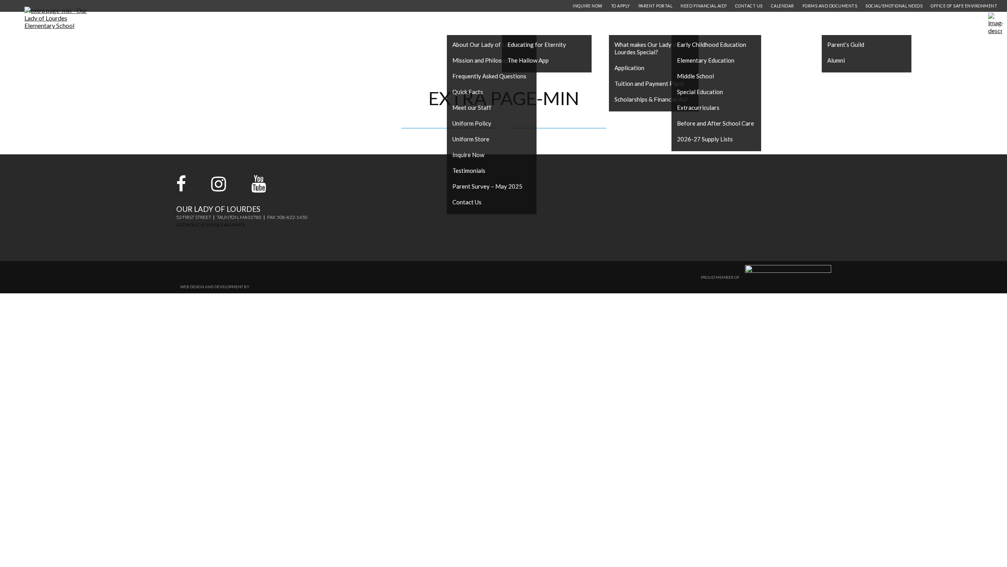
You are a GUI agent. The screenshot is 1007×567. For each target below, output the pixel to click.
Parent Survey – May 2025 (487, 186)
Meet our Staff (471, 107)
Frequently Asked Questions (489, 76)
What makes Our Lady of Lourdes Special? (646, 48)
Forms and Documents (830, 6)
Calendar (782, 6)
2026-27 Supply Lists (705, 139)
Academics (699, 23)
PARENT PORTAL (655, 6)
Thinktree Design (268, 286)
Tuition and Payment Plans (649, 83)
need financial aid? (704, 6)
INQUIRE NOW (588, 6)
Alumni (836, 60)
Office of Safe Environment (964, 6)
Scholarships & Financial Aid (650, 99)
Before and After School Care (715, 123)
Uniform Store (470, 139)
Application (629, 67)
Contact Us (466, 202)
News (909, 23)
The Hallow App (528, 60)
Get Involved (854, 23)
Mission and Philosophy (483, 60)
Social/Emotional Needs (893, 6)
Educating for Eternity (536, 44)
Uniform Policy (471, 123)
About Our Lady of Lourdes (487, 44)
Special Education (700, 91)
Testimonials (468, 170)
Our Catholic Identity (553, 23)
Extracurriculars (698, 107)
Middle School (695, 76)
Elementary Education (705, 60)
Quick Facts (467, 91)
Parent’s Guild (845, 44)
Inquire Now (468, 154)
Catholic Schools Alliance (210, 224)
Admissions (637, 23)
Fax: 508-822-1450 (287, 217)
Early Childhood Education (711, 44)
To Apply (620, 6)
